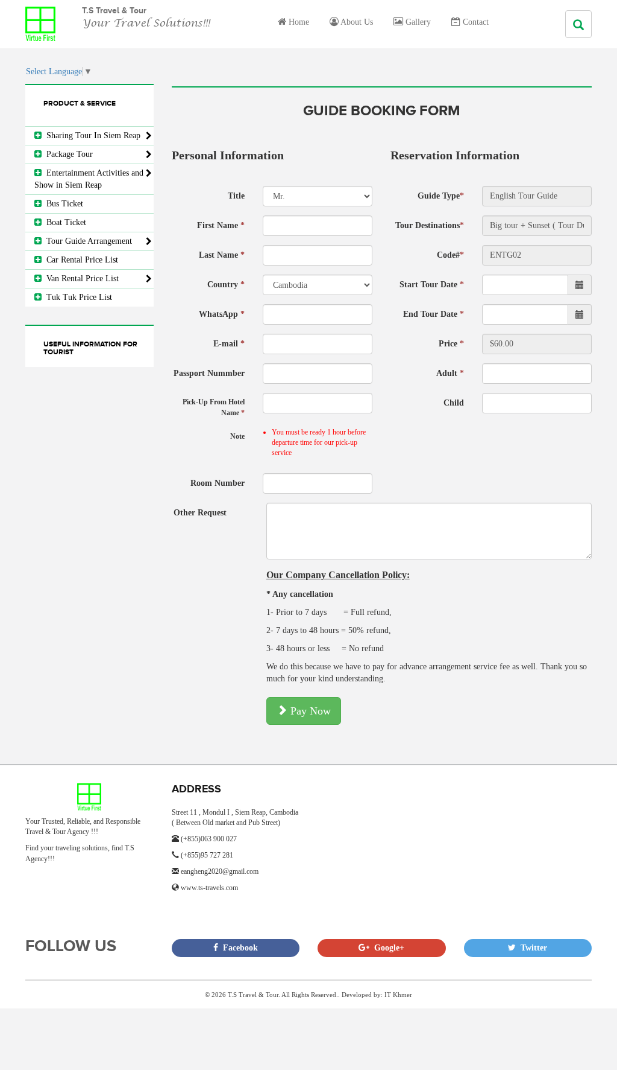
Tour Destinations (429, 225)
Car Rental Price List (80, 259)
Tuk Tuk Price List (77, 297)
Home (297, 22)
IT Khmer (398, 994)
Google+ (386, 947)
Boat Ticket (64, 222)
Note (237, 436)
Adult (450, 373)
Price (451, 343)
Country (226, 284)
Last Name (222, 255)
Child (453, 402)
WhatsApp (222, 314)
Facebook (238, 947)
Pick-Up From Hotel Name (214, 407)
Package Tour (67, 154)
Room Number (217, 483)
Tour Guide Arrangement (87, 241)
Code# (450, 255)
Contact (474, 22)
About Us (356, 22)
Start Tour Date (431, 284)
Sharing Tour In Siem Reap (91, 135)
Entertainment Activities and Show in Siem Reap (88, 178)
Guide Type (441, 195)
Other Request (200, 512)
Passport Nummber (209, 373)
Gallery (417, 22)
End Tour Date (433, 314)
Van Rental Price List (80, 278)
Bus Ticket (62, 203)
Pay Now (309, 711)
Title (236, 195)
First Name (221, 225)
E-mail (229, 343)
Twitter (531, 947)
